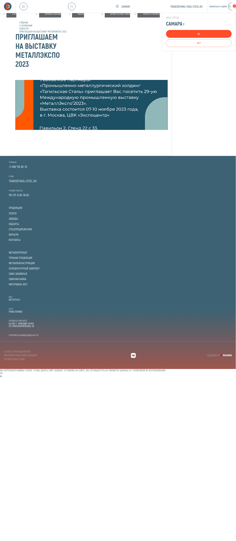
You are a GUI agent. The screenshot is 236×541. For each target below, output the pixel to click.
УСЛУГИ (13, 213)
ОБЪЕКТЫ (14, 223)
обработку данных (118, 370)
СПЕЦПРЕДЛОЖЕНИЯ (20, 229)
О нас (14, 14)
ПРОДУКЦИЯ (15, 207)
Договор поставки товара (120, 14)
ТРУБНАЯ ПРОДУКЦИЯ (20, 257)
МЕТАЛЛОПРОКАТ (18, 252)
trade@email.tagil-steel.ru (186, 6)
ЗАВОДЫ (13, 218)
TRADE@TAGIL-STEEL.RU (23, 181)
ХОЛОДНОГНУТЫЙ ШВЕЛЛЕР (24, 268)
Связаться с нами (218, 6)
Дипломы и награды (53, 14)
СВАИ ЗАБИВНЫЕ (18, 273)
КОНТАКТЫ (14, 239)
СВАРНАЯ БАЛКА (17, 279)
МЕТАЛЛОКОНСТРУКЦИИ (22, 263)
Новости (81, 14)
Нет (199, 42)
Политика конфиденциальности (23, 335)
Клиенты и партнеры (151, 14)
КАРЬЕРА (13, 234)
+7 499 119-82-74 (18, 166)
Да (199, 33)
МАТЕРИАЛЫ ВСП (18, 284)
